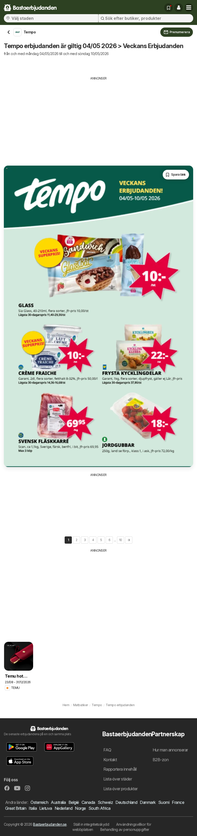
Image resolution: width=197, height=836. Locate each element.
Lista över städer (117, 778)
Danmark (147, 802)
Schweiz (105, 802)
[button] (178, 7)
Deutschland (126, 802)
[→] (128, 540)
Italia (33, 808)
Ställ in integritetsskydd (91, 824)
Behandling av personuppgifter (124, 829)
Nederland (63, 808)
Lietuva (45, 808)
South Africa (99, 808)
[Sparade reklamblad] (168, 7)
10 (120, 540)
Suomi (163, 802)
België (73, 802)
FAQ (107, 749)
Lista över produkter (120, 788)
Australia (58, 802)
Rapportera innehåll (119, 769)
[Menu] (188, 7)
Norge (80, 808)
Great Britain (15, 808)
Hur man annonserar (170, 749)
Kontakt (110, 759)
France (178, 802)
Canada (88, 802)
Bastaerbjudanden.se (49, 824)
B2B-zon (161, 759)
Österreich (39, 802)
